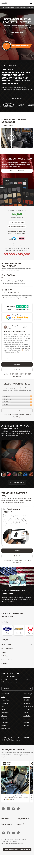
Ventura (26, 725)
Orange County (6, 728)
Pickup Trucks (6, 644)
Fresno (3, 706)
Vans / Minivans (6, 660)
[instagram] (8, 809)
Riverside (26, 700)
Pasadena (26, 697)
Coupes (4, 664)
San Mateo (26, 716)
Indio (3, 709)
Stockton (26, 722)
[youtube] (13, 809)
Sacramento (27, 709)
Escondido (4, 703)
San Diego (26, 703)
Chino (3, 697)
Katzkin (9, 762)
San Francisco (28, 706)
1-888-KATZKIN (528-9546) (9, 841)
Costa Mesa (5, 700)
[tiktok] (18, 809)
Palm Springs (27, 694)
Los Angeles (5, 713)
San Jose (26, 713)
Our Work (5, 819)
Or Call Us (17, 370)
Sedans (3, 652)
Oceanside (4, 722)
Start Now (17, 550)
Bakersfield (5, 694)
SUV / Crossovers (7, 648)
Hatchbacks (5, 656)
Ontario (3, 725)
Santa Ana (26, 719)
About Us (20, 824)
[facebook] (3, 809)
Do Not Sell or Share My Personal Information (17, 849)
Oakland (4, 719)
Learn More (5, 824)
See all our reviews (16, 319)
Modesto (4, 716)
